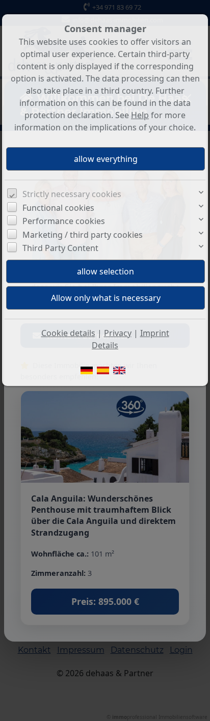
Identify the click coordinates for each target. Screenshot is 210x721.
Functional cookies (58, 207)
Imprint (154, 333)
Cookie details (68, 333)
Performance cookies (63, 221)
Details (105, 345)
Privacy (118, 333)
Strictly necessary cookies (71, 194)
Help (140, 115)
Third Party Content (60, 248)
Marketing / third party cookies (82, 234)
